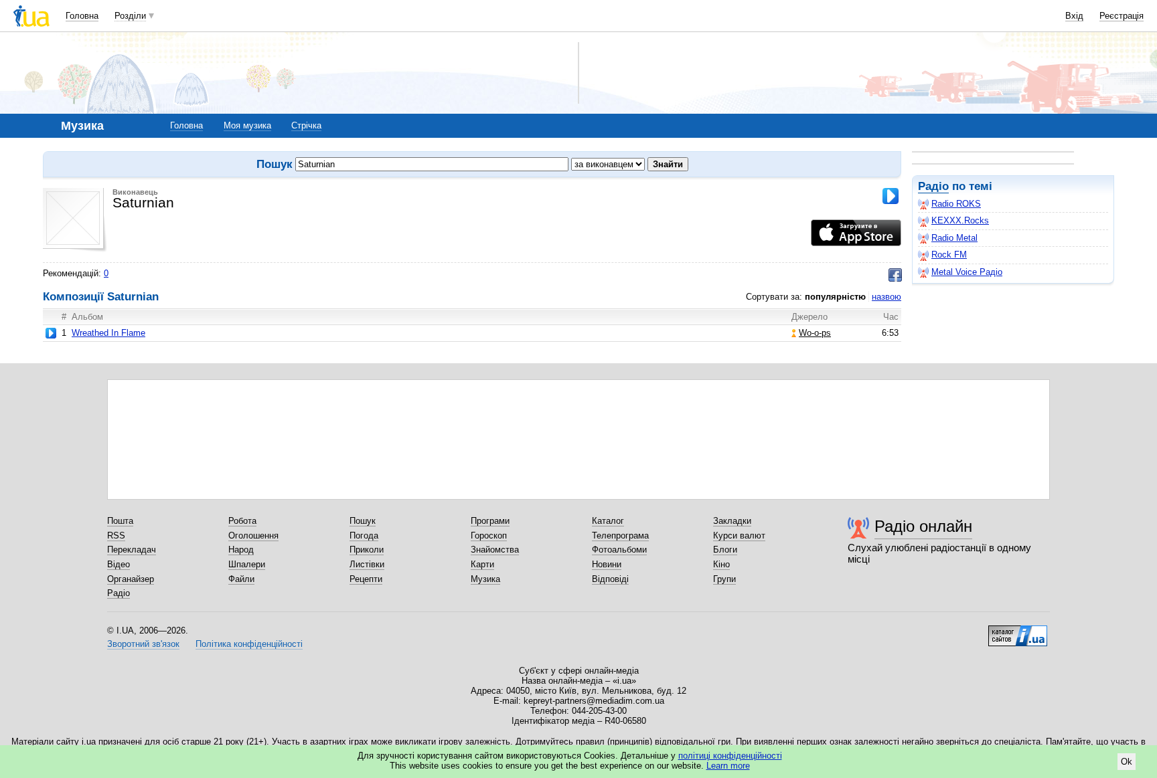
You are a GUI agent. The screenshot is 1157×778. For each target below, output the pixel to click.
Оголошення (253, 535)
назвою (886, 297)
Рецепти (366, 579)
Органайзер (130, 579)
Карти (482, 564)
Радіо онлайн (923, 526)
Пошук (363, 521)
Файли (241, 579)
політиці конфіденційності (730, 756)
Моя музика (247, 125)
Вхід (1074, 16)
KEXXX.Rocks (960, 220)
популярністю (835, 297)
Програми (490, 521)
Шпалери (246, 564)
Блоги (725, 550)
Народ (241, 550)
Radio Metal (954, 238)
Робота (242, 521)
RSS (116, 535)
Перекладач (131, 550)
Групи (724, 579)
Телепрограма (620, 535)
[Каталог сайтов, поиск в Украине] (1017, 630)
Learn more (728, 766)
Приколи (367, 550)
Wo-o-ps (815, 333)
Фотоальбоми (619, 550)
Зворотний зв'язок (143, 644)
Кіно (721, 564)
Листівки (367, 564)
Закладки (732, 521)
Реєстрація (1121, 16)
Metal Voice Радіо (966, 272)
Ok (1126, 762)
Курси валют (739, 535)
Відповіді (610, 579)
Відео (118, 564)
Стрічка (306, 125)
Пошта (120, 521)
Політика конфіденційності (249, 644)
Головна (82, 16)
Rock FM (949, 255)
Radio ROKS (956, 204)
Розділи (130, 16)
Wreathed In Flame (108, 333)
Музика (485, 579)
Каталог (608, 521)
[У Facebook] (895, 275)
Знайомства (495, 550)
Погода (364, 535)
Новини (606, 564)
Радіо (933, 186)
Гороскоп (489, 535)
